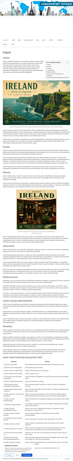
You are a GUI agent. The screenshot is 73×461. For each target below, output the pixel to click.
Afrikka (51, 40)
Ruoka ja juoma (51, 72)
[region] (18, 450)
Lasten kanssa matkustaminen (55, 73)
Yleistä (49, 64)
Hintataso (49, 75)
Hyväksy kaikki (26, 455)
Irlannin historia (7, 178)
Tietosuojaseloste (28, 40)
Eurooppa (5, 40)
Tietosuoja (67, 458)
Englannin (22, 187)
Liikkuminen (50, 70)
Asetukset (9, 455)
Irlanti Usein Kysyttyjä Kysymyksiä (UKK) (58, 77)
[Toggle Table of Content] (67, 62)
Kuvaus (49, 66)
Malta (13, 40)
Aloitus (37, 40)
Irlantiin (35, 134)
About (19, 40)
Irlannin (21, 61)
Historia (49, 68)
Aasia (43, 40)
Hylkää (17, 455)
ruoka (11, 280)
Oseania (5, 44)
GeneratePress (44, 458)
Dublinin (53, 161)
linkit (13, 44)
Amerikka (59, 40)
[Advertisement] (36, 27)
